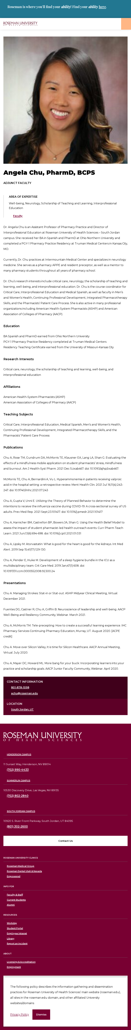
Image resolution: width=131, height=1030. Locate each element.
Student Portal (15, 928)
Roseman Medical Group (20, 866)
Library (10, 938)
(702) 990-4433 (18, 769)
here (102, 6)
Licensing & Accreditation (21, 962)
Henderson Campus (19, 754)
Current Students (16, 900)
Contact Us (65, 840)
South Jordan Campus (21, 811)
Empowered (13, 876)
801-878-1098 (20, 687)
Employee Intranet (17, 933)
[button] (41, 1014)
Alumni (11, 904)
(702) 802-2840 (17, 795)
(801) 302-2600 (17, 826)
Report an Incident (17, 943)
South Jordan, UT (22, 709)
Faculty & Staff (15, 894)
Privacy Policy (19, 1014)
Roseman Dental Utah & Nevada (24, 871)
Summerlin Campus (18, 780)
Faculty (18, 215)
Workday (12, 923)
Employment (14, 967)
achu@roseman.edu (24, 693)
